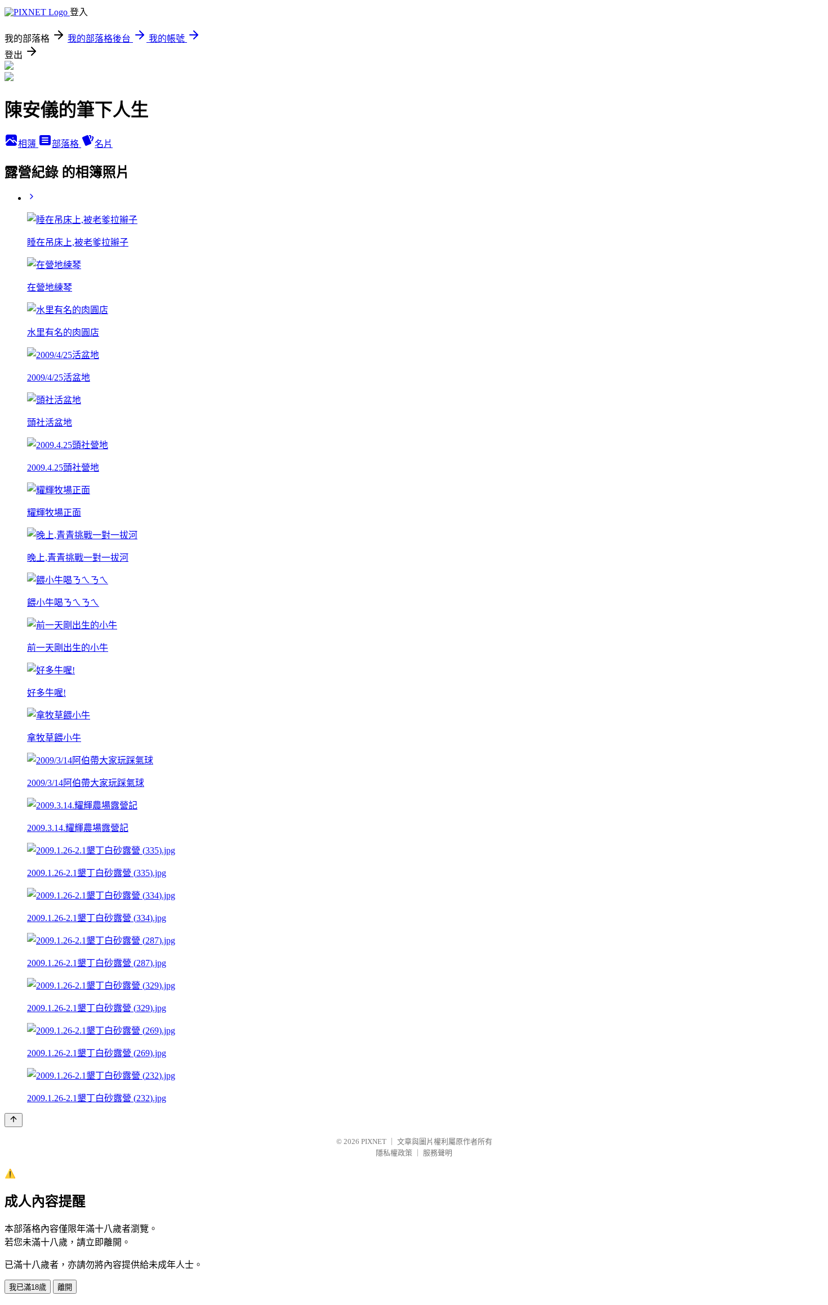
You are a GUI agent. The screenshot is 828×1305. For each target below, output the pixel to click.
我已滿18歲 (27, 1287)
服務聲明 (437, 1152)
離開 (64, 1287)
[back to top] (14, 1120)
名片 (104, 144)
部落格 (66, 144)
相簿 (28, 144)
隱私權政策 (394, 1152)
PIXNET (373, 1141)
